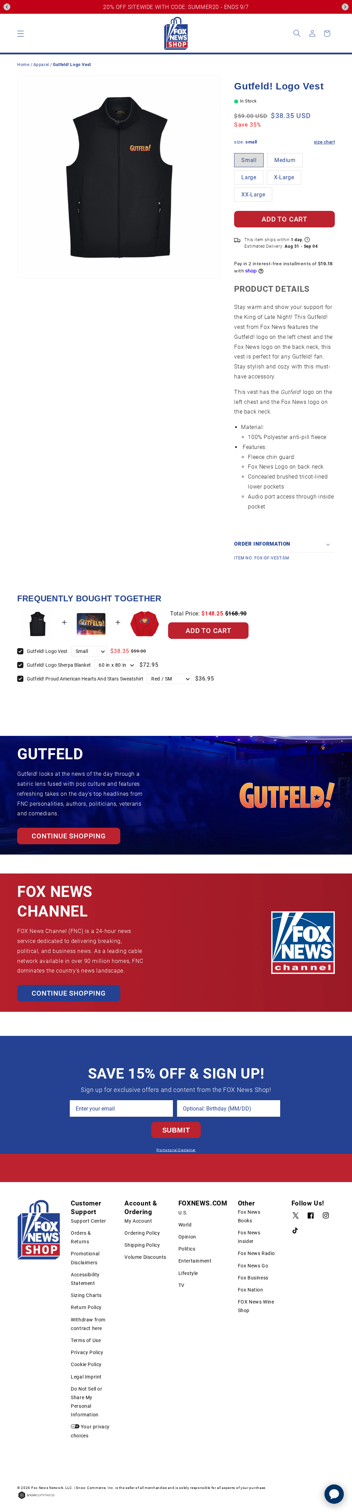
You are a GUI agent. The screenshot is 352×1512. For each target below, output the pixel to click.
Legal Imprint (86, 1377)
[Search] (297, 33)
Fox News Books (249, 1216)
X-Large (284, 177)
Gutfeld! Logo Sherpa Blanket (59, 665)
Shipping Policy (142, 1245)
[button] (6, 6)
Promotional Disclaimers (85, 1258)
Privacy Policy (87, 1352)
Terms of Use (86, 1340)
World (185, 1224)
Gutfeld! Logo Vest (47, 651)
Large (248, 177)
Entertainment (195, 1261)
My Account (138, 1221)
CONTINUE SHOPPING (69, 836)
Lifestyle (188, 1273)
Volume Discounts (145, 1257)
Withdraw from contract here (88, 1324)
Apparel (42, 64)
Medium (285, 160)
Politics (187, 1249)
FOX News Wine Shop (256, 1306)
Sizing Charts (86, 1295)
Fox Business (253, 1277)
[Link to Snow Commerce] (36, 1498)
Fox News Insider (249, 1237)
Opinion (187, 1237)
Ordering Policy (142, 1233)
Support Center (88, 1221)
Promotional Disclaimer (176, 1150)
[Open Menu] (20, 33)
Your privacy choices (90, 1431)
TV (181, 1285)
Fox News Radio (256, 1253)
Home (23, 64)
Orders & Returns (81, 1237)
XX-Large (253, 194)
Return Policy (86, 1307)
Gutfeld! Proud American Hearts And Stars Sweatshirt (85, 679)
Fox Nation (250, 1290)
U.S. (183, 1212)
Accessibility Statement (85, 1279)
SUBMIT (176, 1130)
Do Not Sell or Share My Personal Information (86, 1402)
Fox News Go (253, 1265)
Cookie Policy (86, 1364)
